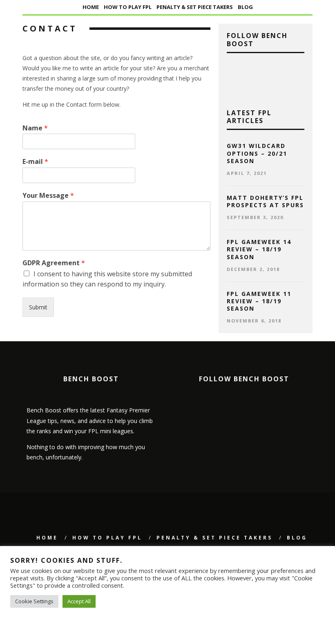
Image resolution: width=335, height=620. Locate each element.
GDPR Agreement (53, 263)
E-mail (35, 161)
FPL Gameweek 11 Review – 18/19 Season (259, 301)
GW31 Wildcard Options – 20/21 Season (257, 153)
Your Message (48, 195)
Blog (245, 7)
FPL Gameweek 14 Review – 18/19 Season (259, 249)
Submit (38, 307)
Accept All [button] (79, 601)
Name (35, 128)
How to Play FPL (128, 7)
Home (91, 7)
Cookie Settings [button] (34, 601)
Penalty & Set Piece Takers (194, 7)
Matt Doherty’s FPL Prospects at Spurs (265, 201)
